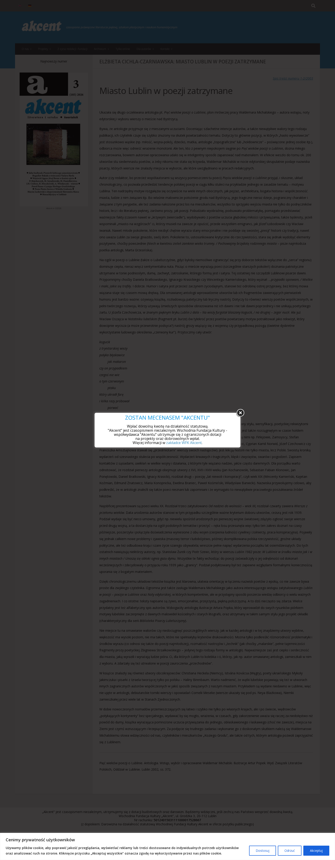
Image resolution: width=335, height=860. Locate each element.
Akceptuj (316, 850)
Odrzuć (289, 850)
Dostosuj (262, 850)
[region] (167, 846)
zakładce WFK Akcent (184, 442)
